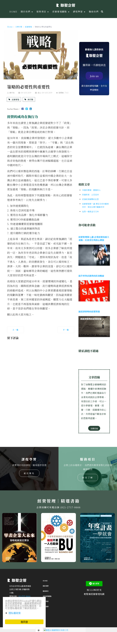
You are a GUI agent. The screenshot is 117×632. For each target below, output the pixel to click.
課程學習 (46, 601)
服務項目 (46, 591)
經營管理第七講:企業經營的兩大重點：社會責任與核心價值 (93, 238)
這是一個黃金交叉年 (90, 211)
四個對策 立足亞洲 (90, 194)
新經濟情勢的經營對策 (89, 311)
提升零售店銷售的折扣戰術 (91, 275)
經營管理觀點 (47, 596)
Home (45, 581)
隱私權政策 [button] (15, 613)
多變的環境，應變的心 (91, 190)
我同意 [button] (24, 622)
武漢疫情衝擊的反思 (90, 199)
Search (102, 11)
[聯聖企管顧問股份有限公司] (65, 5)
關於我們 (46, 586)
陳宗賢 (30, 99)
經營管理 (15, 99)
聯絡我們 (46, 606)
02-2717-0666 (25, 596)
